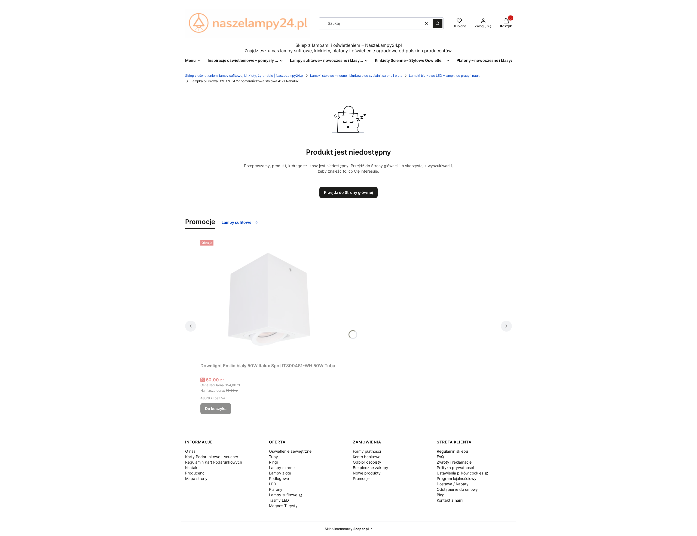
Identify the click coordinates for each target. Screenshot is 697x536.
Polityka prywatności (455, 467)
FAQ (440, 456)
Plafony (275, 489)
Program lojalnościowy (456, 478)
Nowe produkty (367, 473)
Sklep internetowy (347, 529)
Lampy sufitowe (236, 222)
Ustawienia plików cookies (460, 473)
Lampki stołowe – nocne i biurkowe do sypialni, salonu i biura (356, 75)
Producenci (195, 473)
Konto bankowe (366, 456)
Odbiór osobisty (367, 462)
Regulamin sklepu (452, 451)
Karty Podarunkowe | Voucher (211, 456)
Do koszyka (216, 408)
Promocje (361, 478)
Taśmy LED (279, 500)
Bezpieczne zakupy (370, 467)
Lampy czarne (282, 467)
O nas (190, 451)
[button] (437, 23)
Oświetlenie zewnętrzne (290, 451)
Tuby (273, 456)
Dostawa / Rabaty (453, 484)
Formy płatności (367, 451)
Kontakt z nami (450, 500)
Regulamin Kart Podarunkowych (213, 462)
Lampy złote (280, 473)
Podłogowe (279, 478)
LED (272, 484)
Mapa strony (196, 478)
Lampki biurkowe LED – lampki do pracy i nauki (445, 75)
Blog (441, 494)
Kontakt (192, 467)
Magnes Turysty (283, 505)
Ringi (273, 462)
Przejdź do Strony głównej (348, 192)
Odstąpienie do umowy (457, 489)
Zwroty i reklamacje (454, 462)
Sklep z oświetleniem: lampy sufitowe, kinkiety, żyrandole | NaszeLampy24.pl (244, 75)
